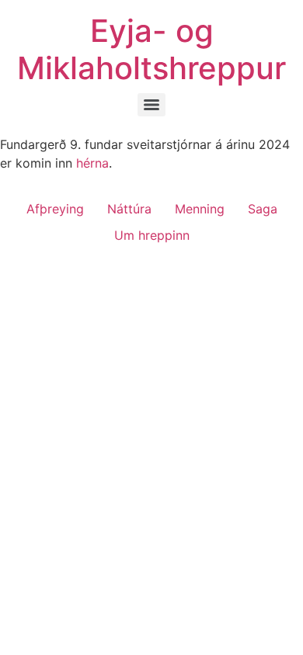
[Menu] (151, 104)
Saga (262, 209)
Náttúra (129, 209)
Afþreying (55, 209)
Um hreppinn (152, 235)
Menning (200, 209)
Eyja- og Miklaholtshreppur (151, 49)
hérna (92, 163)
